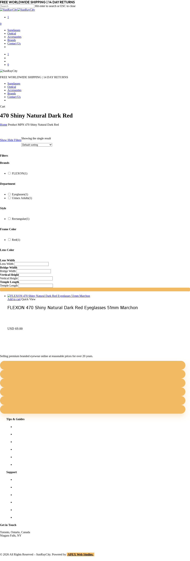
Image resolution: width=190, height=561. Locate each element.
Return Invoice (22, 517)
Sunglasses (13, 83)
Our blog (19, 449)
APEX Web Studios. (80, 554)
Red (16, 239)
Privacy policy (22, 502)
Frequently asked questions (29, 464)
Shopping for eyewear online (31, 426)
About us (19, 479)
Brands (11, 93)
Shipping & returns (25, 494)
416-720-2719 (8, 545)
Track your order (23, 509)
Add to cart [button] (14, 299)
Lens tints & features (26, 441)
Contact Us (14, 96)
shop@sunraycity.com (13, 538)
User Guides (21, 457)
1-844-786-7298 (9, 542)
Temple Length (9, 285)
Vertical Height (9, 278)
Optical (11, 86)
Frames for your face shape (29, 434)
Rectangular (20, 218)
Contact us (20, 487)
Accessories (14, 90)
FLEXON (19, 173)
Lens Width (7, 263)
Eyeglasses (20, 194)
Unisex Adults (22, 198)
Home (3, 124)
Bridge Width (8, 271)
